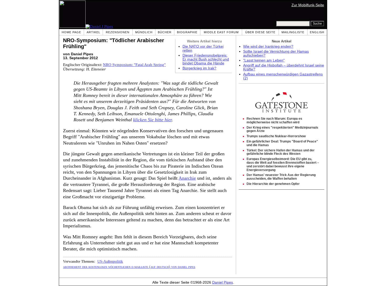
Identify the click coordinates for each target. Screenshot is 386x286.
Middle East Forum (221, 32)
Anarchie (187, 178)
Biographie (187, 32)
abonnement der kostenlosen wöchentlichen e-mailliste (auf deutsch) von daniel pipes (129, 267)
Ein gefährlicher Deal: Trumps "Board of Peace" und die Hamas (282, 143)
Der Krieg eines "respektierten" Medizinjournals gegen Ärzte (282, 129)
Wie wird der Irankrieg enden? (268, 46)
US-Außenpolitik (110, 261)
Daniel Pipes (222, 282)
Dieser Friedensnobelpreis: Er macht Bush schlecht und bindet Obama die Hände (205, 59)
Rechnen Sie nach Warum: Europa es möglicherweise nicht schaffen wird (274, 120)
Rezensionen (117, 32)
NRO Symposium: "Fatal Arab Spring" (134, 65)
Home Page (71, 32)
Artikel (93, 32)
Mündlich (144, 32)
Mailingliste (292, 32)
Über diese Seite (260, 32)
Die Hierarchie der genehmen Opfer (273, 184)
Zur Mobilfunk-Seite (307, 5)
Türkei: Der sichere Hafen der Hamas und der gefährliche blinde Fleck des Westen (281, 152)
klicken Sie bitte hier (152, 119)
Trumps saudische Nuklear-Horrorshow (276, 136)
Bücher (164, 32)
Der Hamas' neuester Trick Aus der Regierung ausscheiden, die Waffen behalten (281, 176)
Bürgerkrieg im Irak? (199, 68)
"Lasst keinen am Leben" (264, 60)
